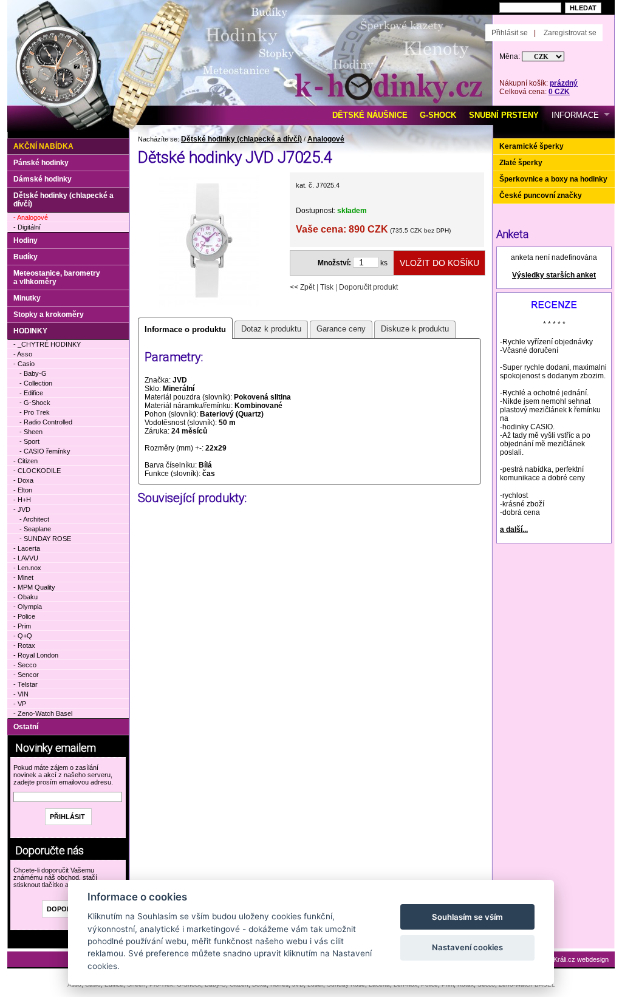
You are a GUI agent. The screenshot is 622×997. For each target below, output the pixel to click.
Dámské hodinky (42, 179)
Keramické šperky (531, 146)
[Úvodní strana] (145, 19)
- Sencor (26, 674)
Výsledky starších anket (554, 275)
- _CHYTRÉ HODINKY (47, 344)
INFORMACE (575, 115)
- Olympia (27, 606)
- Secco (24, 665)
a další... (514, 529)
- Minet (23, 577)
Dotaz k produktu (271, 328)
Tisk (326, 287)
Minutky (27, 298)
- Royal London (35, 655)
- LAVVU (25, 558)
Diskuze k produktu (415, 328)
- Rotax (24, 645)
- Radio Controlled (45, 422)
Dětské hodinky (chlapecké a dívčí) (241, 139)
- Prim (22, 626)
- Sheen (31, 431)
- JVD (21, 509)
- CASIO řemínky (44, 451)
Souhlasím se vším (467, 917)
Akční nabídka (43, 146)
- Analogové (30, 217)
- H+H (22, 499)
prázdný (564, 83)
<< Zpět (302, 287)
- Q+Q (22, 635)
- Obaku (25, 597)
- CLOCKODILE (37, 470)
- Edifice (31, 392)
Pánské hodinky (41, 162)
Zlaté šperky (520, 162)
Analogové (325, 139)
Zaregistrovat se (570, 33)
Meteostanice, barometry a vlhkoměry (56, 277)
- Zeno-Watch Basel (42, 713)
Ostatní (25, 727)
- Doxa (23, 480)
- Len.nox (27, 567)
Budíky (25, 257)
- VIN (21, 694)
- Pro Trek (34, 412)
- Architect (34, 519)
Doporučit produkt (368, 287)
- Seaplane (35, 529)
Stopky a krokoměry (48, 314)
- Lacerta (26, 548)
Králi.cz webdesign (581, 959)
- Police (24, 616)
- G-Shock (34, 402)
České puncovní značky (540, 195)
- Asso (22, 354)
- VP (19, 703)
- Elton (22, 490)
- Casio (24, 363)
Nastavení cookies (467, 947)
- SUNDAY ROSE (45, 538)
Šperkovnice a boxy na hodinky (553, 179)
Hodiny (25, 240)
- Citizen (25, 460)
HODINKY (30, 331)
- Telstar (25, 684)
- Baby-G (33, 373)
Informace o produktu (185, 329)
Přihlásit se (509, 33)
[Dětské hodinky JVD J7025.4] (209, 306)
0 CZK (559, 91)
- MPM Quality (34, 587)
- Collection (35, 383)
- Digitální (27, 227)
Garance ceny (341, 328)
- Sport (29, 441)
